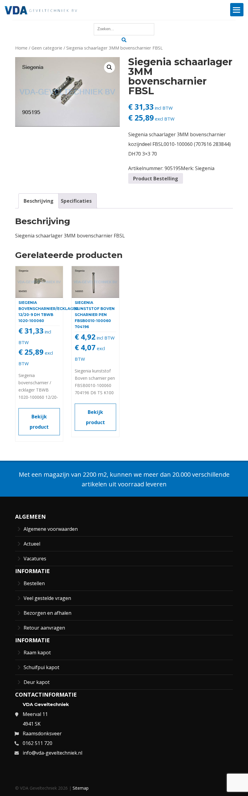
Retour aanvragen (44, 627)
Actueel (32, 543)
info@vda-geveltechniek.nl (52, 752)
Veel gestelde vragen (47, 598)
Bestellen (34, 583)
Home (21, 48)
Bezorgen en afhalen (47, 613)
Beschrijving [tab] (39, 201)
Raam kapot (37, 652)
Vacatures (35, 558)
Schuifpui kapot (41, 667)
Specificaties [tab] (76, 201)
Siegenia (204, 168)
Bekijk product (39, 421)
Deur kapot (37, 682)
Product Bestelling (155, 178)
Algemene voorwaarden (51, 529)
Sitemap (81, 788)
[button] (109, 67)
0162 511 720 (37, 743)
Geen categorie (46, 48)
